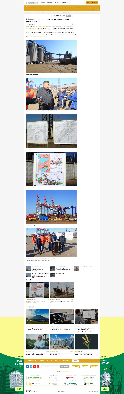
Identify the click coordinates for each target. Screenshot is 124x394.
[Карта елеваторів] (75, 360)
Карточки (77, 351)
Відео (64, 15)
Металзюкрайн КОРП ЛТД (46, 260)
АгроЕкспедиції (31, 7)
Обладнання (79, 7)
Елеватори (93, 7)
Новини (28, 299)
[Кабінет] (81, 361)
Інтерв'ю (28, 351)
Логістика (63, 7)
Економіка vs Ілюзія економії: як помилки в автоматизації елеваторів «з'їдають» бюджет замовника (54, 12)
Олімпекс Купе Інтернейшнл (32, 260)
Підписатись (64, 366)
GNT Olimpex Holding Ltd (42, 26)
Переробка (56, 7)
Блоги (27, 326)
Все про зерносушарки (46, 7)
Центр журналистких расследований (38, 36)
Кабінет (96, 9)
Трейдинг (71, 7)
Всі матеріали (57, 15)
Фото (68, 15)
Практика (86, 7)
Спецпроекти (53, 326)
